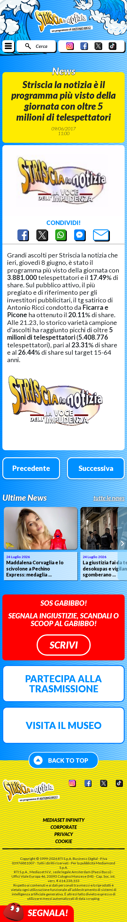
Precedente (31, 468)
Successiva (96, 468)
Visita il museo (64, 725)
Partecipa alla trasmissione (63, 683)
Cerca (41, 46)
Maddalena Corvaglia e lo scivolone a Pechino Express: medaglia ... (35, 569)
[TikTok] (112, 46)
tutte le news (109, 497)
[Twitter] (98, 46)
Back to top (68, 760)
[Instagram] (70, 46)
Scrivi (64, 645)
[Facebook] (84, 46)
